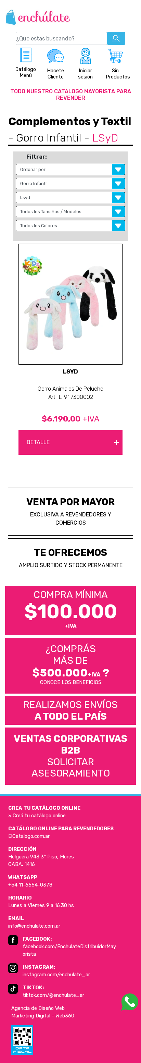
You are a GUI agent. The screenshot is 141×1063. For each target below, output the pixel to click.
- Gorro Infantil (44, 137)
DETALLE (73, 442)
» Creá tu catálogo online (37, 815)
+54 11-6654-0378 (30, 885)
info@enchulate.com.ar (34, 926)
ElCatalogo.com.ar (29, 836)
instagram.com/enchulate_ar (56, 975)
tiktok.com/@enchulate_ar (53, 995)
